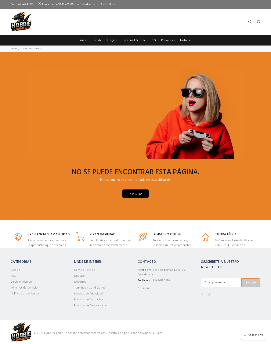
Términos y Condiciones (89, 287)
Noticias (79, 276)
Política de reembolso (25, 293)
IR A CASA (135, 193)
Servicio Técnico (21, 281)
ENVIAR (251, 282)
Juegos (15, 270)
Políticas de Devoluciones (91, 305)
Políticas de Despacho (88, 299)
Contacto (144, 288)
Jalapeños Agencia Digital (146, 333)
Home (14, 49)
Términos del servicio (24, 287)
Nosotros (80, 281)
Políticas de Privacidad (88, 293)
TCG (13, 276)
